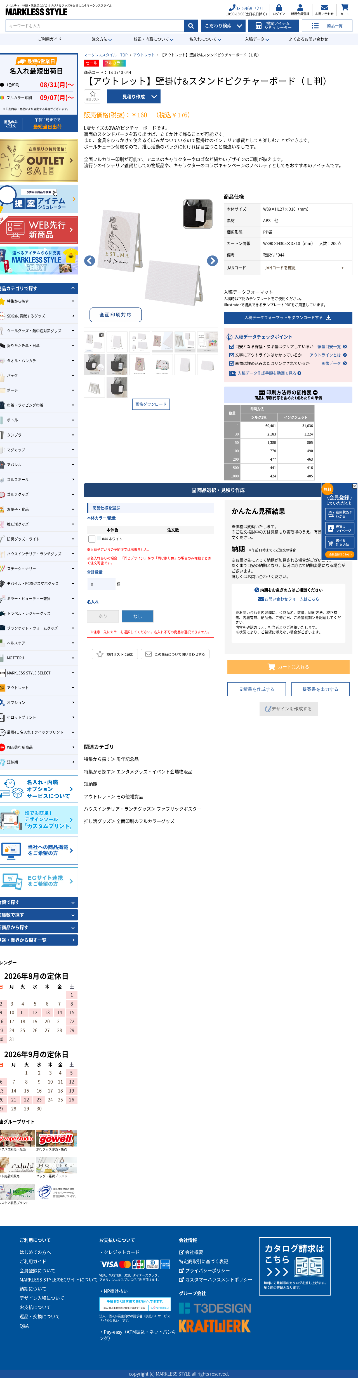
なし (137, 616)
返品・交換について (40, 1316)
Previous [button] (89, 260)
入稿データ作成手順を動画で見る (267, 373)
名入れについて (203, 39)
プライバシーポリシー (207, 1270)
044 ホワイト (111, 539)
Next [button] (212, 260)
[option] (151, 261)
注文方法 (99, 39)
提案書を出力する (320, 689)
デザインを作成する (292, 708)
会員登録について (37, 1270)
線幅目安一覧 (329, 347)
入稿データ (255, 39)
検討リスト (93, 99)
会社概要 (193, 1252)
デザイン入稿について (42, 1298)
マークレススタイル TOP (106, 55)
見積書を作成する (257, 689)
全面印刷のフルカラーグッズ (145, 821)
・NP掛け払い (113, 1291)
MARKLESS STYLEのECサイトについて (59, 1279)
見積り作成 (134, 96)
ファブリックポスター (179, 809)
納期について (33, 1289)
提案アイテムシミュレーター (278, 26)
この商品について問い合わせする (180, 654)
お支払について (35, 1307)
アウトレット (144, 55)
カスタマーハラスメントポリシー (218, 1279)
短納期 (90, 784)
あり (102, 616)
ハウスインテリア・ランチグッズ (117, 809)
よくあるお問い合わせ (308, 39)
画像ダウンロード (151, 404)
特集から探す (97, 759)
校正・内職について (151, 39)
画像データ (331, 363)
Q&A (24, 1325)
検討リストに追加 (120, 654)
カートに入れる (293, 666)
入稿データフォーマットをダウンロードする (283, 317)
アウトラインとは (325, 355)
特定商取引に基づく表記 (203, 1261)
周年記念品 (127, 759)
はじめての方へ (35, 1252)
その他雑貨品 (129, 796)
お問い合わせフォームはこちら (292, 599)
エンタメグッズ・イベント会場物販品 (154, 771)
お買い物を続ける (136, 693)
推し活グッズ (97, 821)
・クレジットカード (119, 1252)
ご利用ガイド (50, 39)
